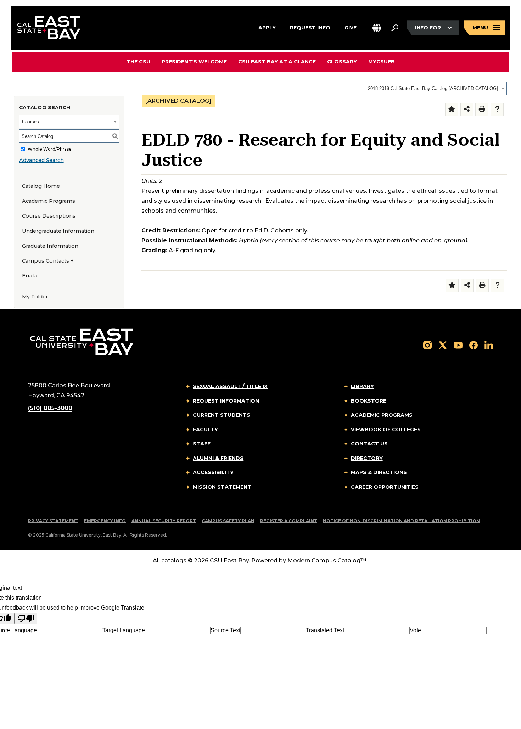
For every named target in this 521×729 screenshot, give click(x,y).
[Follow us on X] (442, 344)
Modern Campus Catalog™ (326, 560)
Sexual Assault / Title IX (230, 386)
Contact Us (369, 444)
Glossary (342, 61)
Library (362, 386)
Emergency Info (105, 520)
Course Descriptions (48, 216)
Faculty (205, 429)
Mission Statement (222, 487)
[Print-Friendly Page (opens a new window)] (481, 109)
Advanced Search (41, 160)
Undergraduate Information (58, 231)
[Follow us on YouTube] (458, 344)
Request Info (310, 27)
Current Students (221, 415)
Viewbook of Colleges (386, 429)
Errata (29, 276)
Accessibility (213, 472)
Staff (202, 444)
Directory (367, 458)
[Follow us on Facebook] (473, 344)
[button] (377, 28)
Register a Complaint (288, 520)
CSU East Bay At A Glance (277, 61)
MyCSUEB (381, 61)
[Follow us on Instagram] (427, 344)
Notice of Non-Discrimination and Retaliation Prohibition (401, 520)
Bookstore (368, 401)
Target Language (123, 630)
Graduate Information (50, 246)
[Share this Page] (467, 109)
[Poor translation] (26, 618)
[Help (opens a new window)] (497, 109)
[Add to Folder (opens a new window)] (451, 109)
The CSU (138, 61)
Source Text (225, 630)
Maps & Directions (379, 472)
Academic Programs (48, 201)
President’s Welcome (194, 61)
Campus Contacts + (48, 261)
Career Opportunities (385, 487)
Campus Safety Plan (228, 520)
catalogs (173, 560)
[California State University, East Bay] (81, 341)
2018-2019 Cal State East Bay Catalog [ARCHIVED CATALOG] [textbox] (433, 88)
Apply (267, 27)
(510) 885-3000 (50, 408)
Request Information (226, 401)
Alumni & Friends (218, 458)
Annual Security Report (163, 520)
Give (350, 27)
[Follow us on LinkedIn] (488, 344)
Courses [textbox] (30, 121)
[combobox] (436, 88)
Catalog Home (41, 186)
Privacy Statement (53, 520)
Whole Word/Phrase (50, 149)
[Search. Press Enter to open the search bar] (394, 28)
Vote (415, 630)
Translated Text (325, 630)
